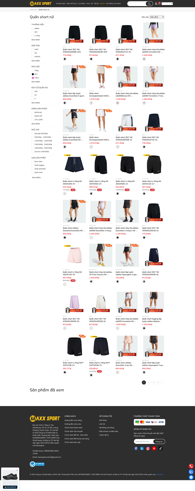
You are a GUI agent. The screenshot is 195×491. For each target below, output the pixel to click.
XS (36, 95)
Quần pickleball (40, 169)
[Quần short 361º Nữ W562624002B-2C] (100, 302)
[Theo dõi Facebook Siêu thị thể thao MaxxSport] (136, 448)
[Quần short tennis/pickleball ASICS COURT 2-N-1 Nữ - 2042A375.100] (100, 120)
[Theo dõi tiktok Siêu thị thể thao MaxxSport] (160, 448)
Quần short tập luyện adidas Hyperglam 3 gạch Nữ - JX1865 (127, 274)
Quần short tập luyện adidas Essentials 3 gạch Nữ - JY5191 (73, 96)
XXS (36, 91)
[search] (149, 3)
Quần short (39, 172)
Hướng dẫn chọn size (73, 424)
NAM (36, 49)
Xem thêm (36, 177)
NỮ (36, 53)
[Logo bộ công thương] (37, 464)
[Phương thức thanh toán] (149, 422)
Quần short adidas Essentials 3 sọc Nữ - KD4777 (124, 365)
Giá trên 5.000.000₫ (42, 152)
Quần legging (39, 165)
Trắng (37, 70)
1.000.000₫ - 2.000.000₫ (43, 141)
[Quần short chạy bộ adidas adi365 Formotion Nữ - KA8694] (127, 302)
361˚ (36, 32)
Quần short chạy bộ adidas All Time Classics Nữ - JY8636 (100, 274)
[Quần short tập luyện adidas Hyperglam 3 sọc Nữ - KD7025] (153, 345)
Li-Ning (37, 36)
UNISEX (37, 57)
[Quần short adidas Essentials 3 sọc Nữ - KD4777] (127, 345)
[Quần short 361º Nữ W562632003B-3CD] (100, 32)
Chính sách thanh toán (73, 428)
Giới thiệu (103, 420)
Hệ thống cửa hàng (106, 428)
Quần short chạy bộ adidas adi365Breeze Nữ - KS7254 (127, 96)
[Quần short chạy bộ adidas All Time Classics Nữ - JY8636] (100, 255)
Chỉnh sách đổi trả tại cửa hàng (77, 439)
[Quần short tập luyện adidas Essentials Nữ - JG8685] (74, 120)
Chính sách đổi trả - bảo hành (76, 435)
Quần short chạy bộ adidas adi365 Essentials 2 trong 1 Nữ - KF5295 (100, 230)
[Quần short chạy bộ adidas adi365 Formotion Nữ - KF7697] (153, 32)
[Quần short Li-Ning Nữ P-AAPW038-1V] (100, 345)
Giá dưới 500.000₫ (41, 133)
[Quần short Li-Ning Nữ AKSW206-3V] (74, 164)
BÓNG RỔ (38, 116)
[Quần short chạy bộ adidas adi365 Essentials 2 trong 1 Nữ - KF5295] (100, 211)
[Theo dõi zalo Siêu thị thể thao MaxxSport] (142, 448)
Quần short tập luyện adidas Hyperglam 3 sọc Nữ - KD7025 (152, 365)
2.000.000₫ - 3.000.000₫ (43, 144)
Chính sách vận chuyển (74, 431)
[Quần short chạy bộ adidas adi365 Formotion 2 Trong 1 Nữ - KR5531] (153, 76)
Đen (36, 74)
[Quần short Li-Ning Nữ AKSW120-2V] (74, 255)
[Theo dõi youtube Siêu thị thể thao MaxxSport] (154, 448)
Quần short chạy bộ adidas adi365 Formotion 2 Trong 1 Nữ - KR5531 (153, 96)
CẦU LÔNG (39, 120)
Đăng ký (159, 441)
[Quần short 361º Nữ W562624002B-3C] (74, 302)
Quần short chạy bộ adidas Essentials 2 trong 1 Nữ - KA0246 (127, 230)
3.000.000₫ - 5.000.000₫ (43, 148)
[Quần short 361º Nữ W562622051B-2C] (153, 211)
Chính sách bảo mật (72, 442)
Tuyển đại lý (104, 435)
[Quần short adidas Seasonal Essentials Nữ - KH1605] (74, 211)
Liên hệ (102, 424)
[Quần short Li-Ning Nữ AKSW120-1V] (153, 164)
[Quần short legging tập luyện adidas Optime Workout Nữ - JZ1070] (153, 302)
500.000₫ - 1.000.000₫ (43, 137)
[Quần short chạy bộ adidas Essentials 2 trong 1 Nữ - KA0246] (127, 211)
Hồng (36, 78)
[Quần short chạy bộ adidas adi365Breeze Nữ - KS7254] (127, 76)
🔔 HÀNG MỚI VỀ (10, 487)
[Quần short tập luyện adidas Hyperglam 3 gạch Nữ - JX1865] (127, 255)
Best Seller (38, 162)
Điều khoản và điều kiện (108, 431)
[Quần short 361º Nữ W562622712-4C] (127, 32)
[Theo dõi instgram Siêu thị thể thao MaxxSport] (148, 448)
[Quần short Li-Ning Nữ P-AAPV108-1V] (74, 345)
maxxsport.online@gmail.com (49, 457)
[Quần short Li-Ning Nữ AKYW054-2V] (100, 164)
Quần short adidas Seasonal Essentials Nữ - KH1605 (73, 230)
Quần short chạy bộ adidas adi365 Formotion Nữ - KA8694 (127, 321)
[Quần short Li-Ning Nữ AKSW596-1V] (127, 164)
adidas (37, 28)
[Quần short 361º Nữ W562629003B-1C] (127, 120)
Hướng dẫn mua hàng (73, 420)
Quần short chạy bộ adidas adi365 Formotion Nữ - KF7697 (153, 52)
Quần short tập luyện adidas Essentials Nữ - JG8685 (72, 139)
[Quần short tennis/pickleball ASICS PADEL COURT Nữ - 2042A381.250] (100, 76)
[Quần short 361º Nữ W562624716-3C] (153, 120)
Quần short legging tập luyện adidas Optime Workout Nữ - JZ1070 (152, 321)
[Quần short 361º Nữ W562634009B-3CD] (74, 32)
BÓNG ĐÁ (38, 112)
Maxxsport (159, 474)
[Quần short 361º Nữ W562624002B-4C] (153, 255)
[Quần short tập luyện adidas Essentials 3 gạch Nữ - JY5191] (74, 76)
